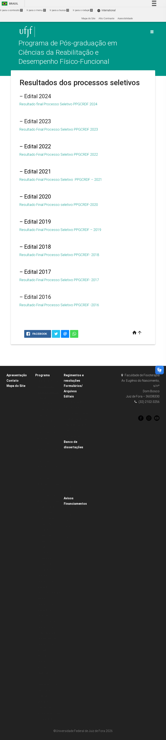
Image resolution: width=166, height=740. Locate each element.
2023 (68, 481)
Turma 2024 (44, 570)
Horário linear (45, 512)
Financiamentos (75, 503)
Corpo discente (45, 518)
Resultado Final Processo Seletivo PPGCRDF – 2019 (60, 229)
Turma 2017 (44, 530)
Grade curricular (46, 426)
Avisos (68, 498)
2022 (68, 475)
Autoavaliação (45, 719)
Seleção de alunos (47, 381)
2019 (68, 458)
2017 (68, 509)
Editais (69, 396)
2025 (68, 493)
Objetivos (42, 415)
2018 (68, 452)
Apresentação (16, 375)
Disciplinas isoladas (77, 413)
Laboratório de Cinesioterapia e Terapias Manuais (47, 633)
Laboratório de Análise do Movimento (45, 650)
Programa (42, 375)
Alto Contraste (106, 18)
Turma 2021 (44, 552)
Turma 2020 (44, 547)
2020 (68, 464)
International (106, 10)
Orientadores (44, 707)
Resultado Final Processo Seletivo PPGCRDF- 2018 (59, 255)
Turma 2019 (44, 541)
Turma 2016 (44, 524)
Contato (12, 380)
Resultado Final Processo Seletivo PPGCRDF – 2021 (60, 179)
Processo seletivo (75, 402)
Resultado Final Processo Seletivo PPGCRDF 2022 (58, 154)
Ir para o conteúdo (11, 10)
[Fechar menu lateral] (152, 31)
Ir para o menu (36, 10)
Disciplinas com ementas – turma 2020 (47, 449)
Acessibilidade (125, 18)
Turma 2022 (44, 558)
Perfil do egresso (46, 421)
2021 (68, 470)
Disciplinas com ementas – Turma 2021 (47, 467)
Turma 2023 (44, 564)
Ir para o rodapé (82, 10)
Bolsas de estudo (75, 407)
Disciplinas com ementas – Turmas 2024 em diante (48, 501)
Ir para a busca (59, 10)
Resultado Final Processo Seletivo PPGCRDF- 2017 (59, 280)
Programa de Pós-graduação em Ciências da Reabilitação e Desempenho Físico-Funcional (67, 52)
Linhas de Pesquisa (48, 409)
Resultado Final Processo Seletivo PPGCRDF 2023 (58, 129)
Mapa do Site (88, 18)
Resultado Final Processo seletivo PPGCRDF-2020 (58, 204)
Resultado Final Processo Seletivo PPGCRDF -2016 (59, 305)
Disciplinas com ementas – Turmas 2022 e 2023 (48, 484)
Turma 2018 (44, 535)
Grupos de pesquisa (48, 713)
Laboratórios (44, 575)
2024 (68, 487)
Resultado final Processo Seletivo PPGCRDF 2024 (58, 104)
